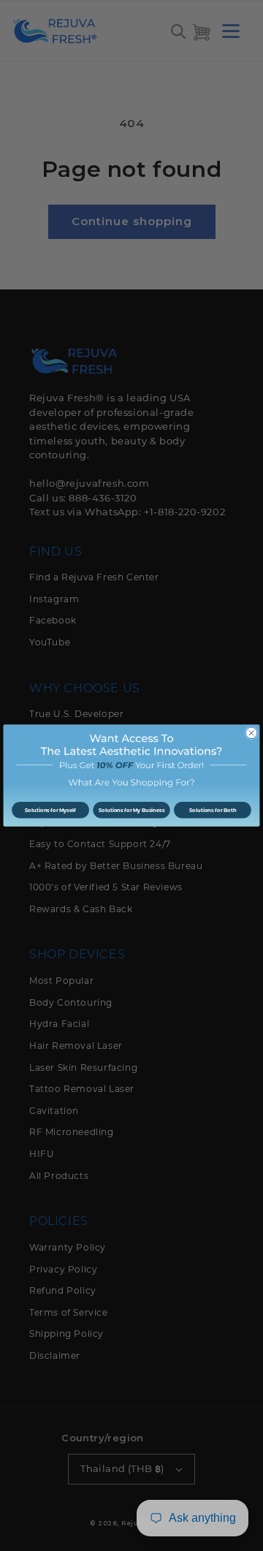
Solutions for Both (212, 810)
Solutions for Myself (50, 810)
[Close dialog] (251, 733)
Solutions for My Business (131, 810)
